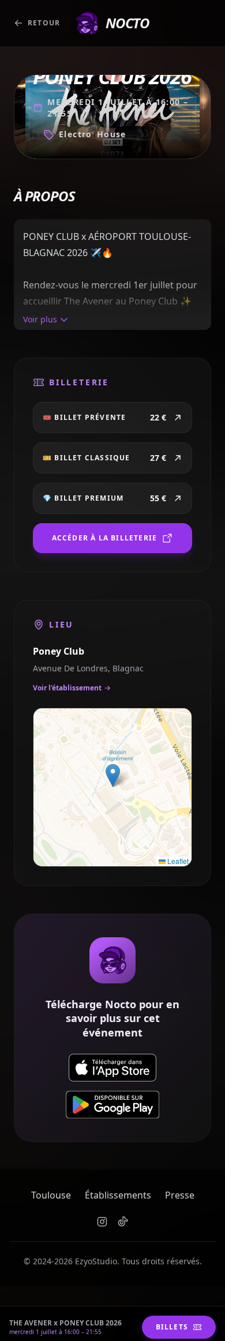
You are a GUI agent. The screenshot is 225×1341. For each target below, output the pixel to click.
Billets (172, 1327)
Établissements (118, 1195)
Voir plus (40, 319)
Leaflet (177, 861)
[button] (113, 775)
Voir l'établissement (67, 688)
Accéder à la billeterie (105, 538)
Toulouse (51, 1195)
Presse (179, 1195)
